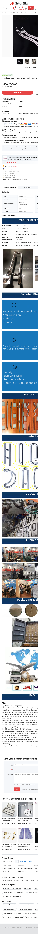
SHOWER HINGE (6, 865)
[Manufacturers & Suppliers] (19, 3)
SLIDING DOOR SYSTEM (8, 868)
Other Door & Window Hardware (12, 888)
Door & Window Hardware (27, 12)
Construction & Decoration (13, 12)
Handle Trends (19, 917)
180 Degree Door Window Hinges (12, 896)
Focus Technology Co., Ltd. (22, 927)
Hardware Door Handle (25, 909)
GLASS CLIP (21, 865)
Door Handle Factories (9, 909)
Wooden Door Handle (30, 913)
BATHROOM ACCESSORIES (25, 868)
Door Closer (27, 888)
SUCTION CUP (22, 871)
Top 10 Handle (7, 917)
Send (17, 789)
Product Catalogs (27, 861)
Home (3, 12)
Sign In (4, 179)
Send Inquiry (17, 92)
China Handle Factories (9, 905)
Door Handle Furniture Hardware (12, 913)
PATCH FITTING (6, 871)
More (3, 921)
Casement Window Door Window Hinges (14, 892)
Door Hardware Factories (26, 905)
